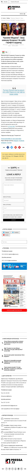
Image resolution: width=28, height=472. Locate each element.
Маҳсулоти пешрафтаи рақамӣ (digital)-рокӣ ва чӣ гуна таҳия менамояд (12, 362)
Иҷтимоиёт (12, 44)
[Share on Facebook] (7, 147)
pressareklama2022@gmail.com (9, 405)
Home (4, 18)
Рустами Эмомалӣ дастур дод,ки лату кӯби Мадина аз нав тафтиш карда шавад (14, 92)
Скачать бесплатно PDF (14, 310)
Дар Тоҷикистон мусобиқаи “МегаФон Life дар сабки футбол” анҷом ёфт (13, 349)
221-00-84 (5, 254)
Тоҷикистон (21, 44)
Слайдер (17, 44)
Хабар (8, 18)
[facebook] (6, 468)
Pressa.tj (5, 44)
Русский (17, 1)
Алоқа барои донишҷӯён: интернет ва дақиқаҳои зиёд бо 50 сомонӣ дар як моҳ (13, 343)
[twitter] (9, 468)
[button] (22, 13)
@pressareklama (12, 260)
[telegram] (18, 468)
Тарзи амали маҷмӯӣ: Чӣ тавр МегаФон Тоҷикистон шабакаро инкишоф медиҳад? (13, 369)
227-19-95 (5, 260)
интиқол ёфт (11, 126)
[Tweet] (11, 147)
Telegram (16, 156)
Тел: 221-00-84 (5, 393)
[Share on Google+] (15, 147)
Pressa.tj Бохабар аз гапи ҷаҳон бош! (11, 138)
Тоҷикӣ (12, 1)
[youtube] (15, 468)
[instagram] (12, 468)
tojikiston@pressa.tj (13, 254)
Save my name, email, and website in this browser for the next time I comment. (13, 216)
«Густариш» (16, 409)
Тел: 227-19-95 (5, 402)
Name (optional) (7, 197)
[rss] (21, 468)
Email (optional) (7, 204)
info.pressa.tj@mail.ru (6, 396)
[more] (6, 422)
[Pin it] (19, 147)
